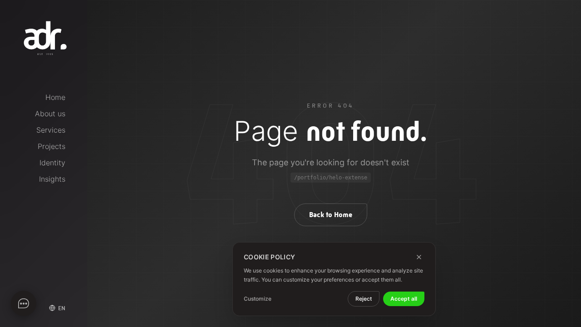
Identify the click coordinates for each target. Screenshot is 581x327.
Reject (363, 298)
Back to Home (330, 214)
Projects (51, 146)
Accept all (403, 298)
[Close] (419, 257)
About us (50, 113)
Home (55, 97)
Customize (257, 298)
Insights (52, 178)
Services (50, 129)
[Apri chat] (23, 303)
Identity (52, 162)
